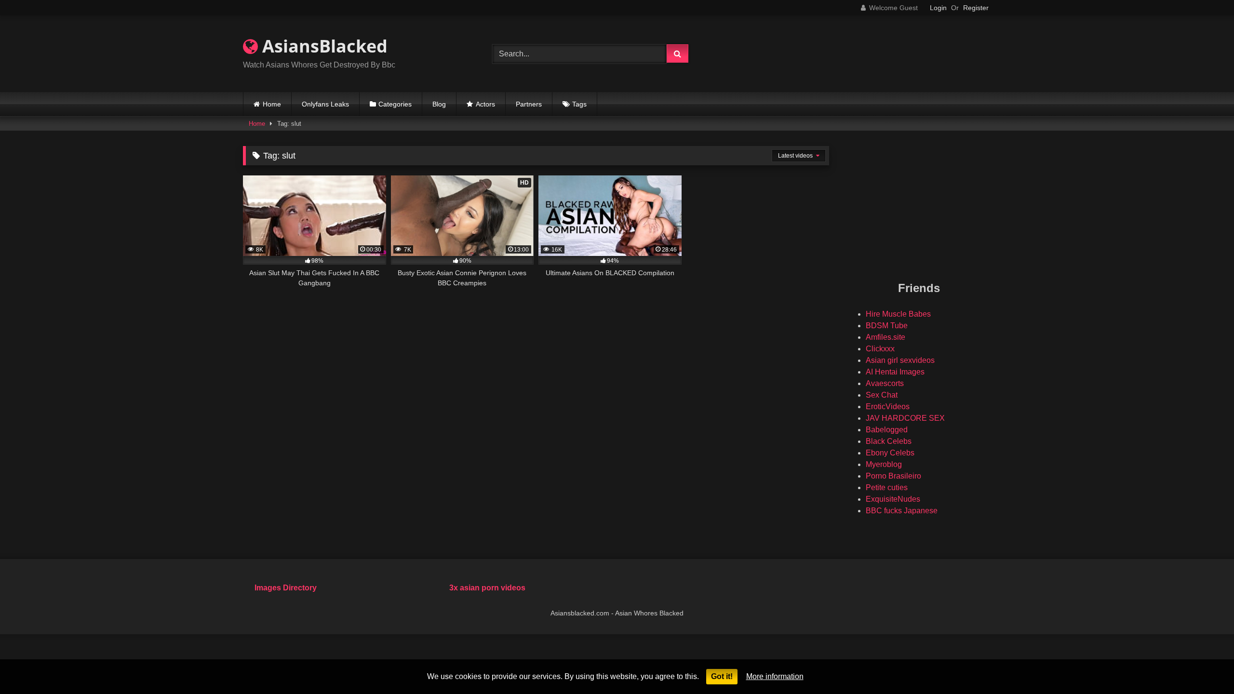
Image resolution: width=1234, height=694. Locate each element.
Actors (485, 104)
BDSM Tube (887, 325)
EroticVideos (888, 406)
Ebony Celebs (890, 453)
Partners (529, 104)
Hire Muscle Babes (898, 314)
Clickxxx (880, 349)
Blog (439, 104)
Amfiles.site (885, 337)
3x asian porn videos (487, 588)
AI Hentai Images (895, 372)
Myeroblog (884, 464)
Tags (579, 104)
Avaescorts (885, 383)
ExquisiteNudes (893, 499)
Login (938, 8)
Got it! (722, 676)
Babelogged (887, 430)
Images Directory (286, 588)
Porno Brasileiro (893, 476)
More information (775, 676)
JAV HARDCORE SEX (905, 418)
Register (976, 8)
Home (272, 104)
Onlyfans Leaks (325, 104)
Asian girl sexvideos (900, 360)
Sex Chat (882, 395)
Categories (395, 104)
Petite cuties (887, 487)
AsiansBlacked (323, 46)
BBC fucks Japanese (902, 511)
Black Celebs (889, 441)
